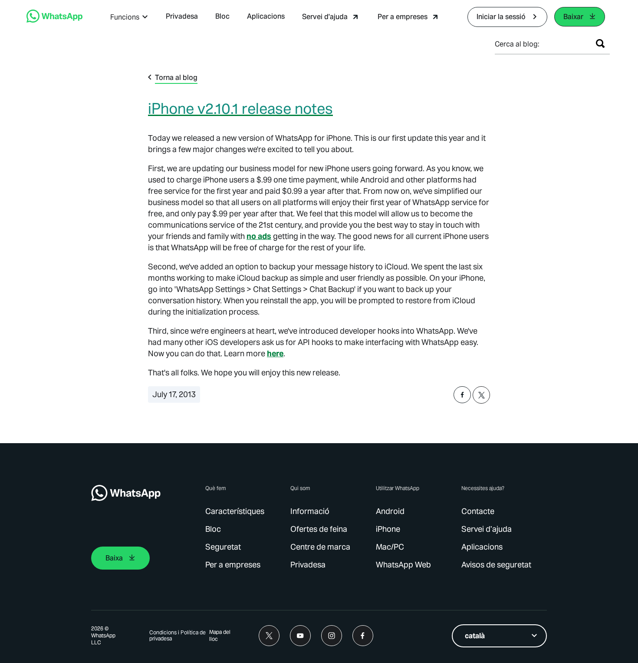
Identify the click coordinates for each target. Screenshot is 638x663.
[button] (129, 17)
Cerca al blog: (517, 44)
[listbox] (499, 635)
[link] (54, 20)
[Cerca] (600, 43)
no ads (259, 236)
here (275, 353)
